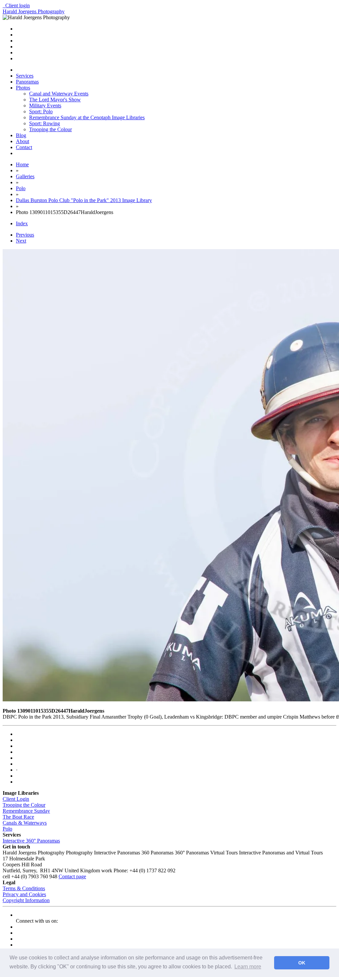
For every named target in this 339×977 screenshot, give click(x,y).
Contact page (72, 876)
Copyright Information (26, 900)
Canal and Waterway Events (58, 93)
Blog (21, 135)
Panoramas (27, 81)
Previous (25, 235)
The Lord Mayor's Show (55, 99)
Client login (16, 5)
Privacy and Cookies (24, 894)
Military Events (45, 105)
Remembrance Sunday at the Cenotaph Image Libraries (87, 117)
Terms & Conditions (24, 888)
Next (21, 241)
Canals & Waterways (25, 823)
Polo (7, 829)
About (22, 141)
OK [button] (301, 962)
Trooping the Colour (50, 129)
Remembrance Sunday (26, 811)
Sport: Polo (41, 111)
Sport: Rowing (44, 123)
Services (24, 76)
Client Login (16, 799)
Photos (23, 87)
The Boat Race (18, 817)
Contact (24, 147)
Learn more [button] (247, 966)
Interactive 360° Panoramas (31, 840)
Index (22, 223)
